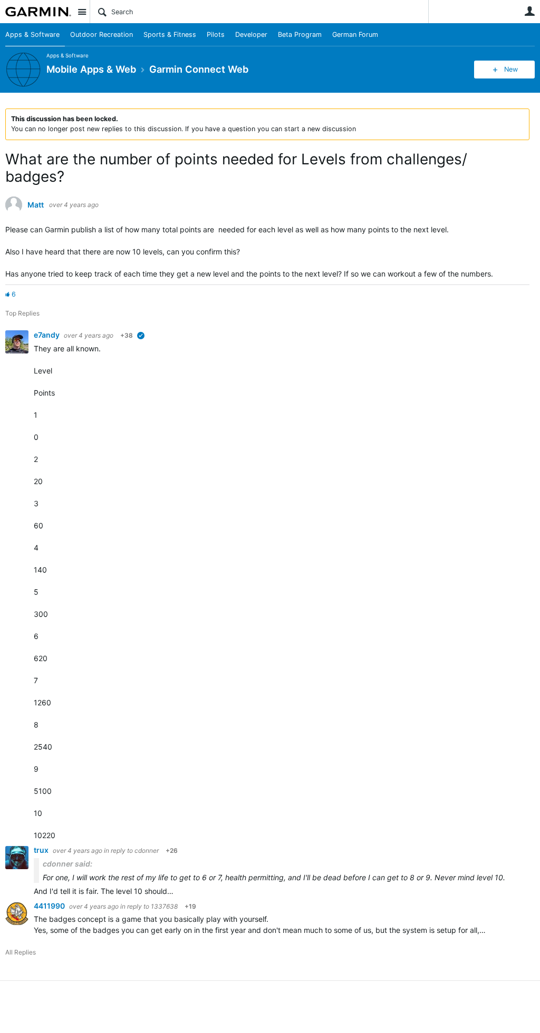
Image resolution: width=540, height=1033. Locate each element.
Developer (251, 34)
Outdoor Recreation (101, 34)
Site (82, 11)
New (511, 69)
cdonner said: (67, 863)
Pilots (216, 34)
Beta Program (300, 34)
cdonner (146, 850)
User (529, 11)
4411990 (50, 905)
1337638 (164, 906)
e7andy (47, 334)
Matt (35, 205)
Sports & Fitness (169, 34)
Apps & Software (32, 34)
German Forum (355, 34)
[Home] (38, 11)
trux (42, 849)
